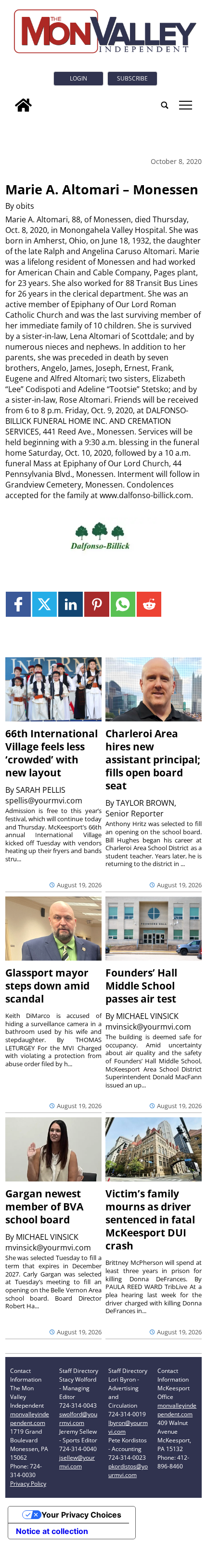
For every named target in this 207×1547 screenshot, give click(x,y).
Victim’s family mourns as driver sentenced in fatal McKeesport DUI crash (150, 1219)
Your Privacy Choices (81, 1515)
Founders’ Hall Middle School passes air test (141, 985)
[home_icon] (23, 105)
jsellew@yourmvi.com (77, 1461)
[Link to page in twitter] (44, 604)
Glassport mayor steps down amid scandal (47, 985)
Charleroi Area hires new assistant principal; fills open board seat (152, 759)
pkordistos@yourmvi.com (128, 1470)
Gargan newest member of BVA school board (44, 1206)
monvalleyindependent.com (29, 1418)
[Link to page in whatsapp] (123, 604)
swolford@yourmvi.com (78, 1418)
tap (185, 105)
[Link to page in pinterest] (96, 604)
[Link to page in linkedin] (70, 604)
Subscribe (132, 78)
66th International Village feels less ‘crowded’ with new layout (51, 753)
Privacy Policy (28, 1483)
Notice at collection (52, 1531)
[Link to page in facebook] (18, 604)
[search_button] (164, 105)
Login (78, 78)
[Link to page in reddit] (149, 604)
